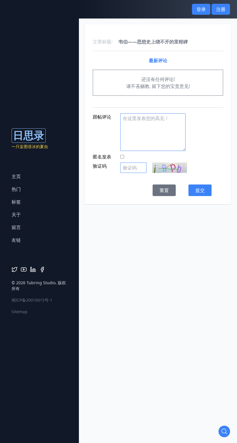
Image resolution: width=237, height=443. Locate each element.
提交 (200, 190)
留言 (16, 227)
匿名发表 (102, 157)
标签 (16, 202)
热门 (16, 189)
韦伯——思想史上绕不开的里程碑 (153, 41)
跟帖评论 (102, 117)
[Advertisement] (161, 244)
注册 (220, 9)
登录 (201, 9)
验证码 (100, 166)
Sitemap (19, 311)
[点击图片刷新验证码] (169, 168)
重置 (164, 190)
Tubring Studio (41, 282)
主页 (16, 176)
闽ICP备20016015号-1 (32, 300)
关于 (16, 214)
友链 (16, 240)
